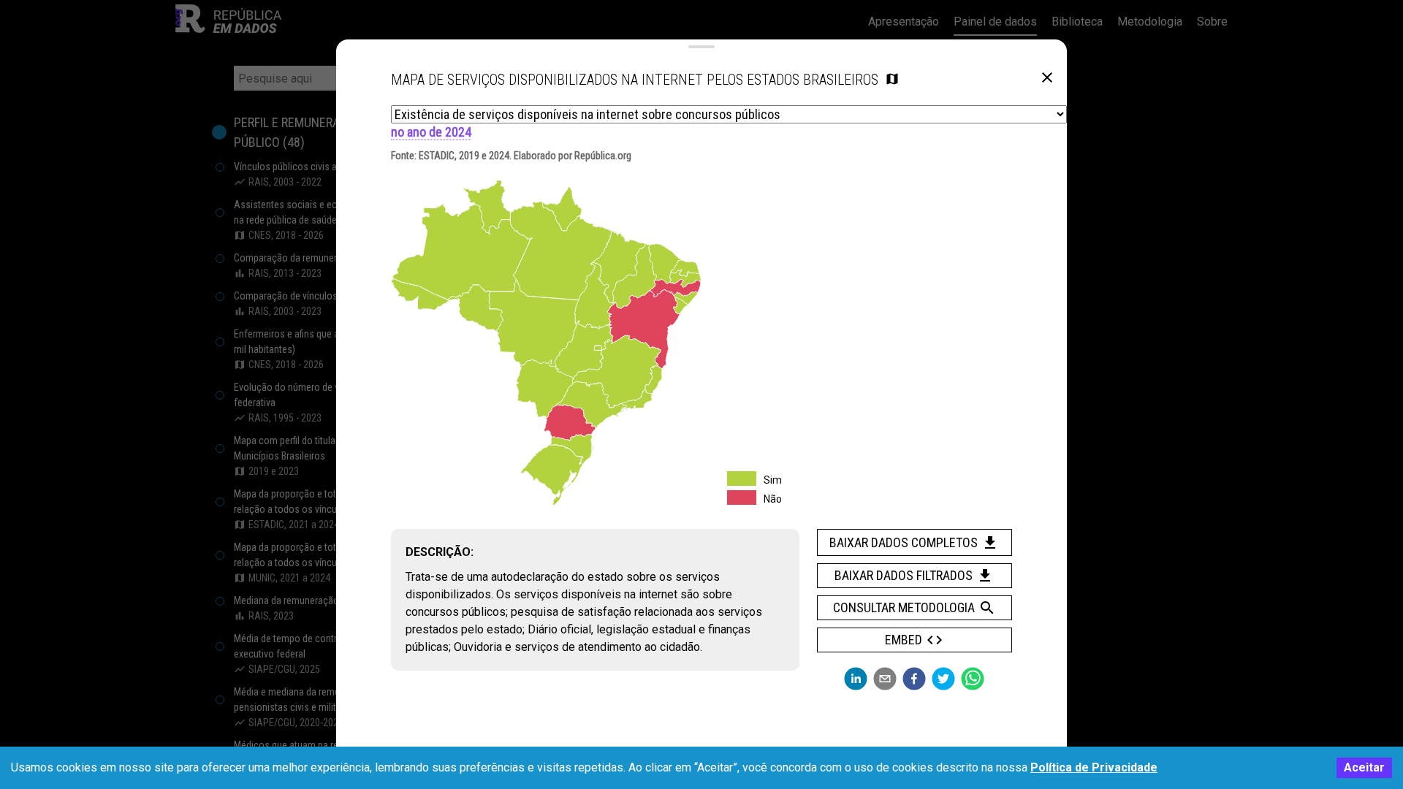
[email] (885, 678)
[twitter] (943, 678)
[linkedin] (855, 678)
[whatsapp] (972, 678)
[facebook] (914, 678)
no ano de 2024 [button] (431, 132)
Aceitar (1364, 767)
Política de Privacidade (1093, 767)
